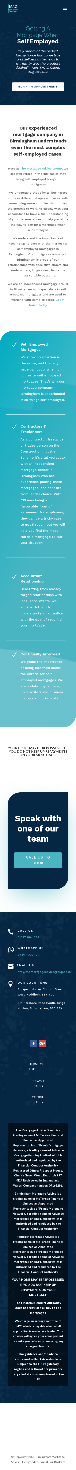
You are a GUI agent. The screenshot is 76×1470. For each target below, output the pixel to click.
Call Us (25, 930)
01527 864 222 (28, 937)
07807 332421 (28, 954)
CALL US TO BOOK (38, 860)
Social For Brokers (52, 1462)
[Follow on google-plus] (42, 1043)
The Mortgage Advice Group (41, 168)
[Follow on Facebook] (33, 1043)
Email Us (25, 965)
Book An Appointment (38, 86)
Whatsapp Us (31, 948)
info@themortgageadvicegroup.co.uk (44, 972)
